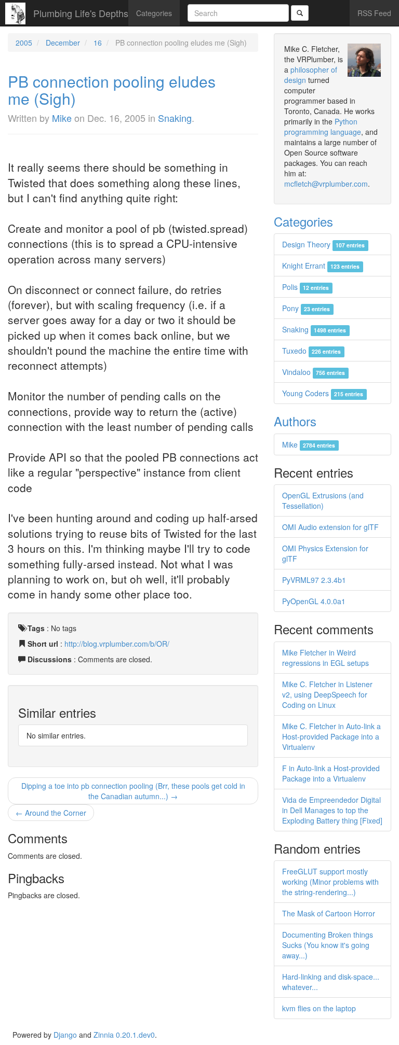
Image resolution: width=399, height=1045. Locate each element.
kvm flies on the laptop (319, 1008)
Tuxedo (311, 350)
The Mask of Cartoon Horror (328, 913)
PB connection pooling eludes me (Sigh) (112, 89)
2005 (24, 42)
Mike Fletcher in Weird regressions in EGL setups (325, 657)
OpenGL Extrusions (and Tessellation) (323, 500)
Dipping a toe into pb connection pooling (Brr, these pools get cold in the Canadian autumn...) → (133, 791)
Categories (154, 13)
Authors (295, 421)
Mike (62, 117)
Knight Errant (321, 265)
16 (98, 42)
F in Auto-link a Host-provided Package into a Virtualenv (331, 773)
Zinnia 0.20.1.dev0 (124, 1034)
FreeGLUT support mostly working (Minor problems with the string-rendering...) (330, 881)
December (63, 42)
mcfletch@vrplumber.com (326, 183)
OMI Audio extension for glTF (330, 527)
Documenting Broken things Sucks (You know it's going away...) (327, 944)
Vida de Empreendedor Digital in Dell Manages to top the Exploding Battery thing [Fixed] (332, 810)
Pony (306, 308)
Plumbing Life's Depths (80, 13)
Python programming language (322, 126)
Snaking (175, 117)
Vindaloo (313, 372)
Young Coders (322, 393)
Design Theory (323, 244)
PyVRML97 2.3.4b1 (314, 580)
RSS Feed (374, 13)
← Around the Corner (51, 812)
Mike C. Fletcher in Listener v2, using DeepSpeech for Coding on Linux (327, 694)
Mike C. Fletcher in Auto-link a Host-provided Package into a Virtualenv (331, 736)
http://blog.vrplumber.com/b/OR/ (116, 643)
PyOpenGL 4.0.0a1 (313, 601)
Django (65, 1034)
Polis (305, 287)
